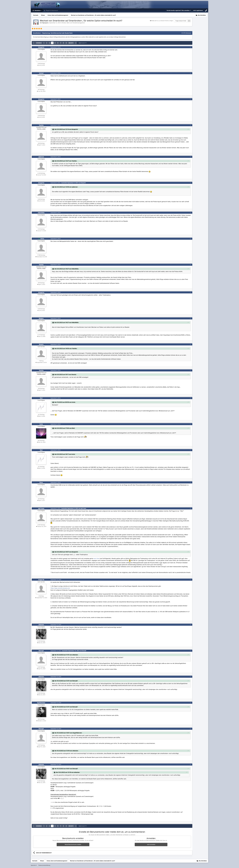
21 (189, 20)
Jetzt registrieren (198, 10)
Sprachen (33, 865)
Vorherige (39, 42)
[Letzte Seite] (76, 43)
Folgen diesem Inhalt (180, 20)
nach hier (96, 558)
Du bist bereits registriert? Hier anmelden (178, 10)
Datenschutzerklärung (44, 865)
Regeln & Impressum (52, 10)
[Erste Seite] (33, 43)
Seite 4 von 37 (82, 43)
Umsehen (37, 10)
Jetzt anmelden (151, 844)
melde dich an (92, 37)
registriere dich (102, 37)
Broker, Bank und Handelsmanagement (73, 22)
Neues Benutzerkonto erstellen (73, 844)
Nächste (71, 42)
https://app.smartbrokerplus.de (60, 588)
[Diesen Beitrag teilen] (190, 47)
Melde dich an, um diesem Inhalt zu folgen (162, 20)
